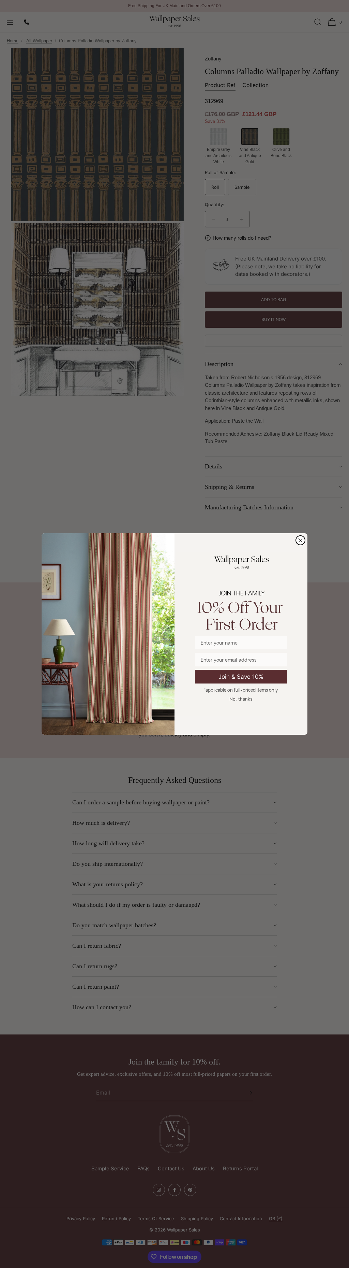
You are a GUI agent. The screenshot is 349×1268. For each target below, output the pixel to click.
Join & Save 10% (240, 676)
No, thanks (241, 699)
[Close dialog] (300, 540)
